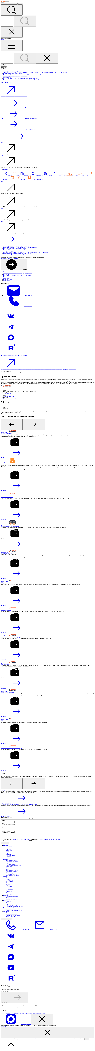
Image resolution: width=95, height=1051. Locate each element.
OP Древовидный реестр (6, 553)
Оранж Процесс (4, 432)
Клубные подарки (10, 916)
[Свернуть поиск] (12, 32)
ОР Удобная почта (5, 664)
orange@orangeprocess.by (9, 396)
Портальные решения (11, 864)
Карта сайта (9, 850)
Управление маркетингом (12, 861)
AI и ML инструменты (11, 874)
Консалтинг (9, 894)
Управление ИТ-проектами (12, 875)
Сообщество (6, 911)
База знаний (9, 901)
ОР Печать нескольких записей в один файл (11, 637)
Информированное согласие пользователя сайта (33, 1013)
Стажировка (9, 854)
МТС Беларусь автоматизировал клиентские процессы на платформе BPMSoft (19, 804)
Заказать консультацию (6, 919)
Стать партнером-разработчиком (14, 910)
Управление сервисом (11, 863)
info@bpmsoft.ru (54, 929)
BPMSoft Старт (9, 872)
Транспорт (8, 882)
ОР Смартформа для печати (7, 692)
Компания (20, 3)
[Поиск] (25, 21)
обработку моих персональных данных (21, 839)
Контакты (8, 849)
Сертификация (9, 904)
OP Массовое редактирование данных (10, 526)
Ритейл (8, 879)
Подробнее (24, 269)
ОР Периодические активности (8, 720)
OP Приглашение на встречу (7, 464)
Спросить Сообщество (11, 914)
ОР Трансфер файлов (6, 610)
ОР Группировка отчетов (7, 582)
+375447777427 (7, 393)
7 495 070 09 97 (25, 929)
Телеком (8, 884)
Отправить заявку (5, 843)
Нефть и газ (9, 887)
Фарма (7, 869)
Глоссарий (8, 856)
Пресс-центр (9, 846)
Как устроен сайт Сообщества (13, 915)
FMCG (7, 885)
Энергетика (9, 886)
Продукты (3, 3)
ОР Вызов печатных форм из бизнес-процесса (11, 748)
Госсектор (8, 892)
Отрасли (8, 3)
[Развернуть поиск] (12, 10)
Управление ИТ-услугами (12, 870)
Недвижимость (9, 880)
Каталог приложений (11, 909)
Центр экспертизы (10, 855)
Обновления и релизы (11, 905)
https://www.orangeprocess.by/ (10, 398)
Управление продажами (11, 860)
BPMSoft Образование (11, 897)
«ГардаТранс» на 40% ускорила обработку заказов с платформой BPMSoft (18, 790)
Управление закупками (11, 871)
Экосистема (14, 3)
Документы (9, 848)
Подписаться (4, 1002)
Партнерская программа (12, 896)
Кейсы (7, 851)
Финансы (8, 867)
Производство (9, 889)
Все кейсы (8, 803)
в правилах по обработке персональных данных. (38, 1038)
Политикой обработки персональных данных (50, 839)
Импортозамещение (11, 858)
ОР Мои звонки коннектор (7, 497)
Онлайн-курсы (9, 902)
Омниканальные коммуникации (13, 865)
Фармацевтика (9, 881)
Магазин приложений (8, 907)
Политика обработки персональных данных (11, 1013)
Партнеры (5, 895)
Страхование (9, 891)
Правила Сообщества (11, 912)
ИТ (7, 890)
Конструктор (9, 866)
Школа (5, 900)
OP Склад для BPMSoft (6, 433)
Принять (87, 1039)
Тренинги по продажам (11, 899)
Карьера (8, 853)
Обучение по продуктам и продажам (15, 906)
